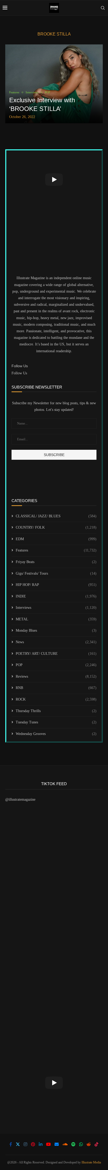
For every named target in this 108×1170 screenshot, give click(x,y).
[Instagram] (25, 1144)
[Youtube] (48, 1144)
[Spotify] (73, 1144)
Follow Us (19, 373)
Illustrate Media (91, 1162)
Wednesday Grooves (56, 734)
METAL (56, 619)
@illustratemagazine (20, 799)
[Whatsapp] (81, 1144)
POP (56, 665)
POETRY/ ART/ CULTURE (56, 654)
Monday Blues (56, 630)
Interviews (56, 608)
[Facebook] (10, 1144)
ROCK (56, 699)
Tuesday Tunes (56, 722)
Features (56, 550)
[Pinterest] (33, 1144)
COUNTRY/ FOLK (56, 527)
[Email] (57, 1144)
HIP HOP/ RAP (56, 585)
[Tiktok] (96, 1144)
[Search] (102, 8)
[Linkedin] (40, 1144)
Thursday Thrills (56, 711)
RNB (56, 688)
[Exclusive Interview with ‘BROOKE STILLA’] (54, 83)
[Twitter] (18, 1144)
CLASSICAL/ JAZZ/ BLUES (56, 516)
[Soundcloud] (65, 1144)
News (56, 642)
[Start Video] (54, 179)
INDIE (56, 596)
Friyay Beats (56, 562)
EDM (56, 539)
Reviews (56, 676)
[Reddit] (89, 1144)
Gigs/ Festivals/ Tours (56, 573)
